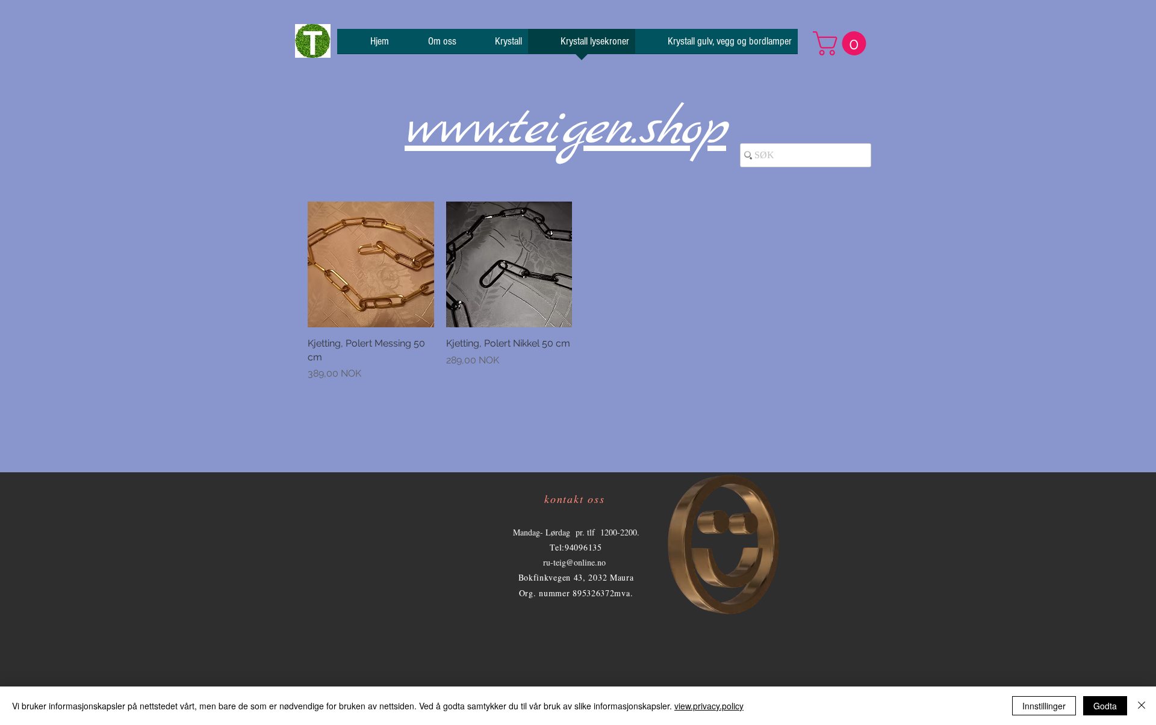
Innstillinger (1044, 706)
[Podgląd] (371, 265)
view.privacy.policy (709, 706)
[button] (842, 43)
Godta (1105, 706)
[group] (578, 291)
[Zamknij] (1141, 705)
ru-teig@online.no (574, 562)
